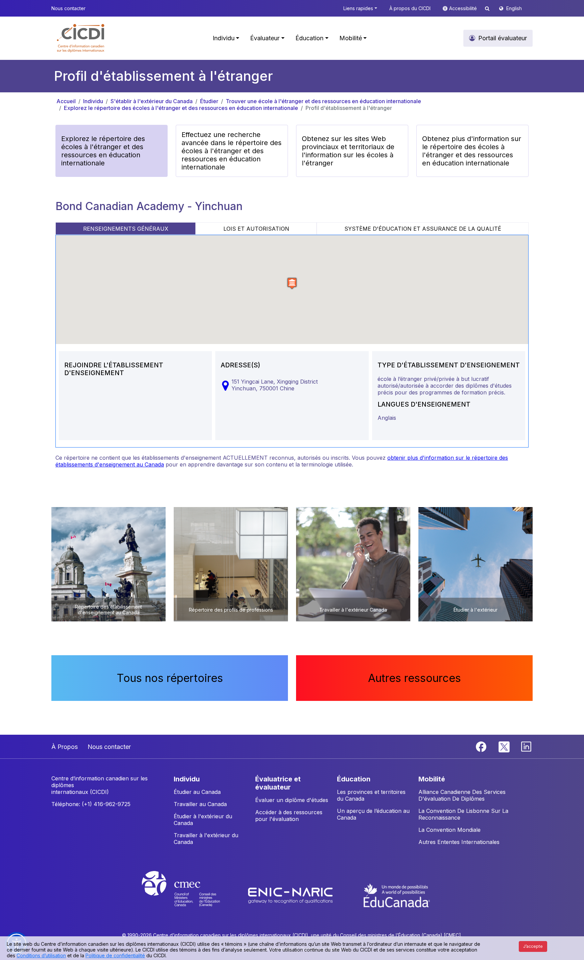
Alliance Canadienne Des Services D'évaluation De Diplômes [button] (462, 795)
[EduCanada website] (397, 895)
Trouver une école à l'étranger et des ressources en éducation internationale (323, 101)
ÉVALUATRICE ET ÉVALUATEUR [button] (278, 783)
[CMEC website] (189, 895)
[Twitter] (504, 745)
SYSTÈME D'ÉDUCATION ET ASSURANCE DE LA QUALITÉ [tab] (422, 228)
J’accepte (533, 946)
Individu (93, 101)
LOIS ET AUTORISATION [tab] (256, 228)
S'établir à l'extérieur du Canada (152, 101)
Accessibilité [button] (463, 8)
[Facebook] (482, 745)
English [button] (514, 8)
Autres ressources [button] (414, 678)
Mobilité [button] (350, 38)
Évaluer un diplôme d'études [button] (291, 800)
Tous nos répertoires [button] (170, 678)
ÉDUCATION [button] (353, 779)
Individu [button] (224, 38)
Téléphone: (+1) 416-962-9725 (90, 804)
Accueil (66, 101)
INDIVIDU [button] (187, 779)
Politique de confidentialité (115, 955)
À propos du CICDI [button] (410, 8)
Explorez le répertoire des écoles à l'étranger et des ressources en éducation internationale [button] (103, 151)
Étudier (209, 101)
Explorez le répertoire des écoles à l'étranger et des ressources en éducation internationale (181, 108)
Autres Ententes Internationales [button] (459, 842)
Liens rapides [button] (358, 8)
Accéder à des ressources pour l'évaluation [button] (288, 815)
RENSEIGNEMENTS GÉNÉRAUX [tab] (125, 228)
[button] (81, 38)
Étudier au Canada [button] (197, 791)
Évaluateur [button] (264, 38)
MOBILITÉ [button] (431, 779)
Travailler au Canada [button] (200, 804)
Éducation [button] (309, 38)
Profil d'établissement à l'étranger (349, 108)
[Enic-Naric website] (291, 895)
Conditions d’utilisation (41, 955)
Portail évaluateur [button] (502, 38)
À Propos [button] (64, 746)
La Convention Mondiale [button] (449, 829)
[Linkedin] (526, 745)
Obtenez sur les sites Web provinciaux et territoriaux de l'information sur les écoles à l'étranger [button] (348, 151)
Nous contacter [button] (68, 8)
